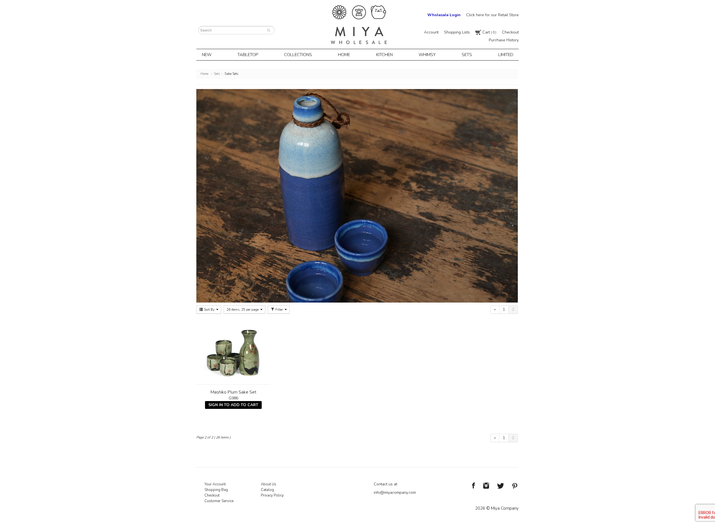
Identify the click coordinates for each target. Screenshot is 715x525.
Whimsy (427, 54)
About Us (268, 484)
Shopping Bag (216, 489)
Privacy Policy (272, 495)
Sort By (209, 309)
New (206, 54)
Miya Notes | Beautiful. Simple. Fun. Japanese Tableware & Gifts (359, 24)
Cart (488, 32)
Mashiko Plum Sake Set (233, 392)
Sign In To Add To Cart (233, 404)
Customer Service (218, 501)
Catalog (267, 489)
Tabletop (247, 54)
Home (344, 54)
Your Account (215, 484)
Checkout (510, 32)
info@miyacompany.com (395, 492)
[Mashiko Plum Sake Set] (233, 349)
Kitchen (384, 54)
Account (431, 32)
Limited (505, 54)
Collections (298, 54)
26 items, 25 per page (243, 309)
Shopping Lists (457, 32)
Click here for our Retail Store (492, 15)
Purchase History (504, 40)
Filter (279, 309)
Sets (467, 54)
